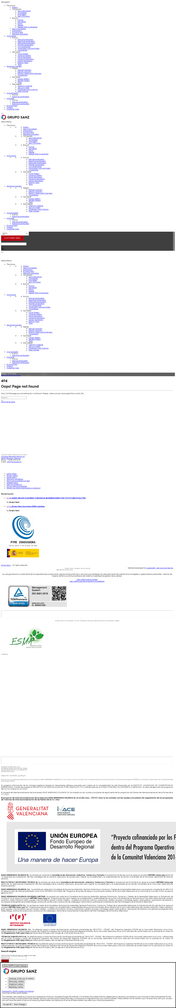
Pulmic (21, 20)
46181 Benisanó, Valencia (11, 458)
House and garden (14, 66)
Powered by (18, 991)
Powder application (25, 45)
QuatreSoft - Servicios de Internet (159, 568)
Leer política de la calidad (87, 579)
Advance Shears (24, 56)
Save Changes (20, 1004)
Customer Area (13, 109)
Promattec (22, 14)
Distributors (17, 31)
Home (3, 374)
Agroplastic (22, 13)
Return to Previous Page (11, 375)
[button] (6, 122)
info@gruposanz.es (14, 462)
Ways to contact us (14, 484)
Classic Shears (23, 79)
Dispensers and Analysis (28, 89)
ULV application (24, 47)
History (15, 7)
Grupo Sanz (6, 565)
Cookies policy (12, 483)
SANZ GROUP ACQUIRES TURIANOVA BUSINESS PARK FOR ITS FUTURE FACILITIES (49, 498)
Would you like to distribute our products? (24, 488)
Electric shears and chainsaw (29, 73)
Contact (10, 107)
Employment (17, 32)
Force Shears (23, 54)
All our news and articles (17, 486)
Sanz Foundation (19, 29)
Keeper (20, 25)
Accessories (22, 50)
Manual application (25, 39)
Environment (12, 106)
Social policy (12, 477)
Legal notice (11, 474)
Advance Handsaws (26, 59)
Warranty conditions (15, 479)
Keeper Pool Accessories (27, 27)
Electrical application (26, 41)
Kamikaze (22, 22)
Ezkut (20, 23)
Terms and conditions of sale (18, 481)
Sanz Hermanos (24, 11)
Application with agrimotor (28, 48)
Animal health (12, 93)
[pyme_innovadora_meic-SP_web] (23, 557)
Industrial (10, 98)
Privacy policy (12, 475)
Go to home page (8, 402)
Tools (20, 64)
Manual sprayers (24, 70)
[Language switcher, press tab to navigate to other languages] (15, 234)
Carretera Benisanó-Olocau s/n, (13, 456)
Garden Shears (24, 81)
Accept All (7, 1004)
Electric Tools (23, 63)
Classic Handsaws (25, 61)
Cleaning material (25, 86)
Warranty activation (20, 34)
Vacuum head (23, 88)
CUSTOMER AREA (12, 238)
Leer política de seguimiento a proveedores (87, 581)
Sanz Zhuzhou (24, 16)
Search (5, 961)
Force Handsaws (24, 57)
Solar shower (23, 91)
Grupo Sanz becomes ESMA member (28, 506)
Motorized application (26, 43)
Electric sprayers (24, 72)
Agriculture (11, 36)
